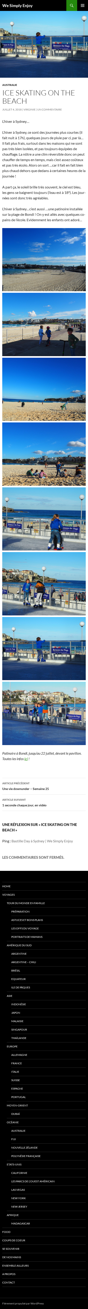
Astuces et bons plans (27, 920)
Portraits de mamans (26, 937)
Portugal (18, 1097)
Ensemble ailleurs (15, 1265)
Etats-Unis (14, 1164)
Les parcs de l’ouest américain (33, 1181)
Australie (9, 85)
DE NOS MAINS (11, 1257)
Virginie (29, 109)
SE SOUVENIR (10, 1248)
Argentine (19, 953)
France (16, 1063)
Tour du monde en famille (26, 903)
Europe (12, 1046)
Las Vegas (18, 1189)
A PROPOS (8, 1274)
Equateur (18, 979)
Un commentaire (49, 109)
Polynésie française (26, 1156)
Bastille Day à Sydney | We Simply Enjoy (42, 841)
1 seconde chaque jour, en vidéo (24, 802)
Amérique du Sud (19, 945)
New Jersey (19, 1206)
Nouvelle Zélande (24, 1147)
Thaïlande (18, 1038)
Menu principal (82, 5)
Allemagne (19, 1055)
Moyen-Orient (17, 1105)
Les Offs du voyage (25, 928)
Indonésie (18, 1004)
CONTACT (8, 1282)
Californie (19, 1173)
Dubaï (15, 1114)
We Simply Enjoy (17, 5)
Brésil (15, 970)
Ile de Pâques (20, 987)
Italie (15, 1071)
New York (18, 1198)
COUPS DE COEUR (13, 1240)
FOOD (6, 1232)
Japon (15, 1012)
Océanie (13, 1122)
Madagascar (20, 1223)
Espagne (17, 1088)
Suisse (15, 1080)
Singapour (19, 1029)
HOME (6, 886)
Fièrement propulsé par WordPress (23, 1303)
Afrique (13, 1215)
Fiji (13, 1139)
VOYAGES (8, 894)
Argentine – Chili (23, 962)
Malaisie (17, 1021)
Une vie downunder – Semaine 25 (25, 786)
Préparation (20, 911)
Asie (9, 996)
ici (26, 758)
